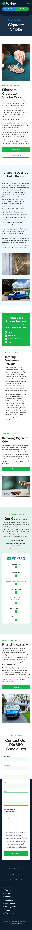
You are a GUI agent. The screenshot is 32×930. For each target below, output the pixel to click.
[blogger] (21, 879)
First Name (7, 756)
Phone (6, 782)
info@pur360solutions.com (16, 868)
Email (6, 774)
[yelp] (24, 879)
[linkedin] (18, 879)
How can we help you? (10, 809)
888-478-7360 (16, 874)
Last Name (7, 765)
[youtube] (16, 879)
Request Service (16, 149)
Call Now (23, 9)
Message (7, 818)
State (5, 791)
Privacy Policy (13, 923)
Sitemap (20, 923)
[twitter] (10, 879)
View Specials (9, 9)
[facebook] (8, 879)
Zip (5, 800)
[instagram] (13, 879)
